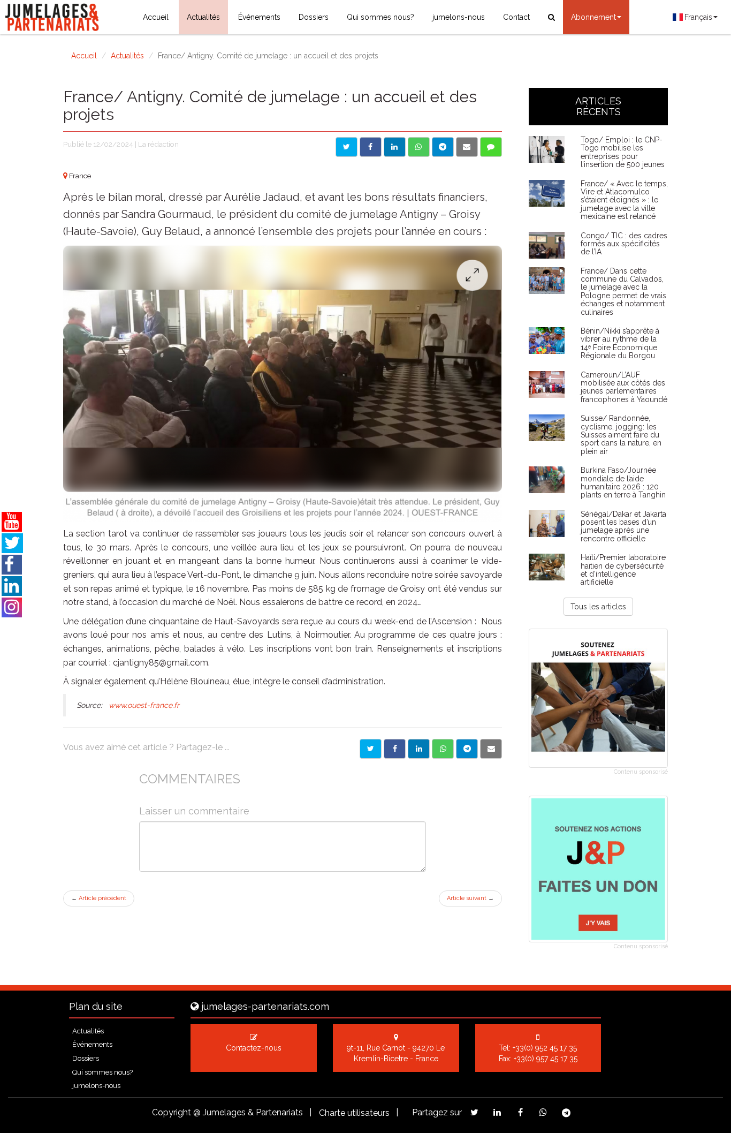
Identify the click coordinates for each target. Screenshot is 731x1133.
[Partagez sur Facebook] (520, 1112)
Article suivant (470, 898)
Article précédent (98, 898)
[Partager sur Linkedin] (395, 147)
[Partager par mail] (467, 147)
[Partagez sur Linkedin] (497, 1112)
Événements (259, 17)
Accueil (156, 17)
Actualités (203, 17)
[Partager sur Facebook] (371, 147)
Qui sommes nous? (380, 17)
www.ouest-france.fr (144, 705)
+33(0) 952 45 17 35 (545, 1048)
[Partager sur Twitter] (346, 147)
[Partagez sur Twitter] (474, 1112)
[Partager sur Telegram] (443, 147)
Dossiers (314, 17)
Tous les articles (598, 606)
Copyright (171, 1112)
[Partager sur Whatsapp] (419, 147)
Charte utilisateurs (354, 1113)
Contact (516, 17)
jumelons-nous (458, 17)
